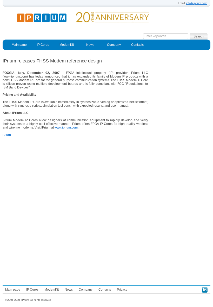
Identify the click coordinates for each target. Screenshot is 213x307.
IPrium (46, 18)
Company (114, 45)
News (90, 45)
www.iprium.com (66, 127)
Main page (19, 45)
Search (199, 36)
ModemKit (66, 45)
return (7, 135)
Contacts (137, 45)
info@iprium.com (196, 3)
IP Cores (43, 45)
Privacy (122, 289)
